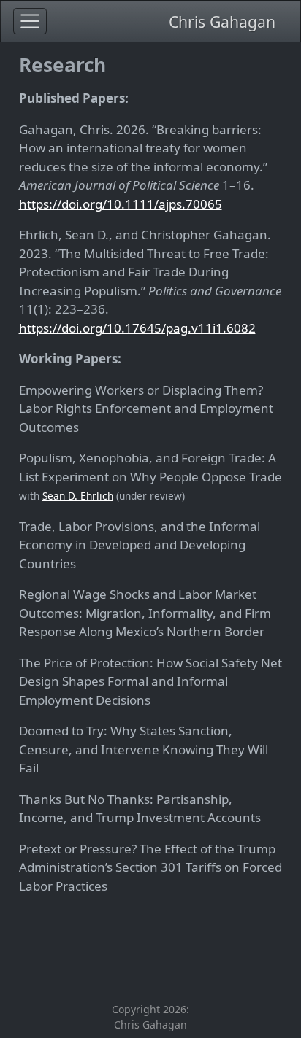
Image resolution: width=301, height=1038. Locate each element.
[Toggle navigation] (30, 21)
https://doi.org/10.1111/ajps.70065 (120, 203)
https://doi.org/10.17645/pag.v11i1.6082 (137, 327)
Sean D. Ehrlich (77, 496)
